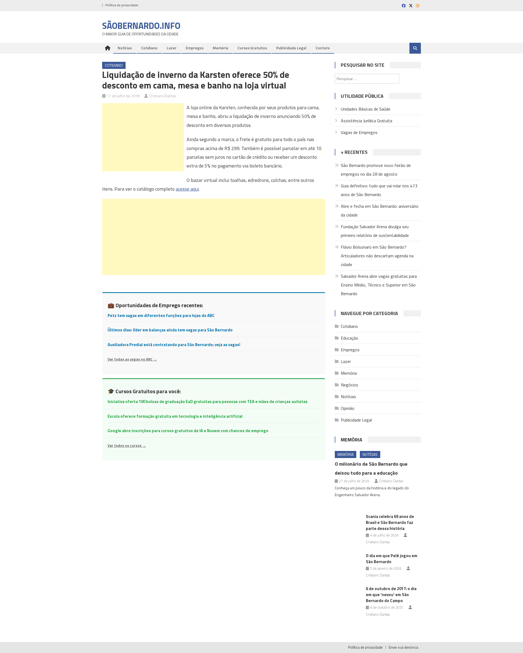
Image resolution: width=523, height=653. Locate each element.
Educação (349, 338)
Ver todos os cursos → (127, 445)
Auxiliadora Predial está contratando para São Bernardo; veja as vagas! (174, 344)
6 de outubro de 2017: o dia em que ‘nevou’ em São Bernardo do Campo (391, 594)
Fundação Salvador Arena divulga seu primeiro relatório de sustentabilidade (375, 231)
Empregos (194, 48)
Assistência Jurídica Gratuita (366, 120)
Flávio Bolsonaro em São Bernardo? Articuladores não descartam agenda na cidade (377, 256)
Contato (323, 48)
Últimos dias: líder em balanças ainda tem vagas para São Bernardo (170, 330)
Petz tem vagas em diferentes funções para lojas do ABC (161, 315)
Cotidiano (149, 48)
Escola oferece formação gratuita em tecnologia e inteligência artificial (175, 416)
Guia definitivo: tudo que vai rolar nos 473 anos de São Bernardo (379, 190)
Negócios (349, 385)
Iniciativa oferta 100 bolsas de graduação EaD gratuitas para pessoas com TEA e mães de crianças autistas (208, 401)
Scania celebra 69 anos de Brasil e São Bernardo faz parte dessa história (390, 522)
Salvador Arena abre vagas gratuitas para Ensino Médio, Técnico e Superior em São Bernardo (379, 285)
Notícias (125, 48)
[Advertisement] (143, 137)
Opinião (347, 408)
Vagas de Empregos (359, 132)
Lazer (172, 48)
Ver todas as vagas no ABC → (132, 359)
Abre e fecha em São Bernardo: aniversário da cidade (379, 210)
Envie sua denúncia (403, 647)
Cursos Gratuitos (252, 48)
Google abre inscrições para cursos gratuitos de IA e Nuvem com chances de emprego (188, 431)
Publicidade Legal (291, 48)
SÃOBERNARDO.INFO (141, 25)
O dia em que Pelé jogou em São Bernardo (391, 559)
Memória (220, 48)
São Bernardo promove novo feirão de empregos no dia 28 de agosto (376, 169)
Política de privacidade (121, 5)
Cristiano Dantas (162, 96)
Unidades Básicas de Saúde (365, 109)
